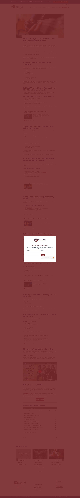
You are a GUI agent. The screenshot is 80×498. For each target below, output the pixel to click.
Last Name (42, 250)
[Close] (55, 237)
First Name (28, 250)
